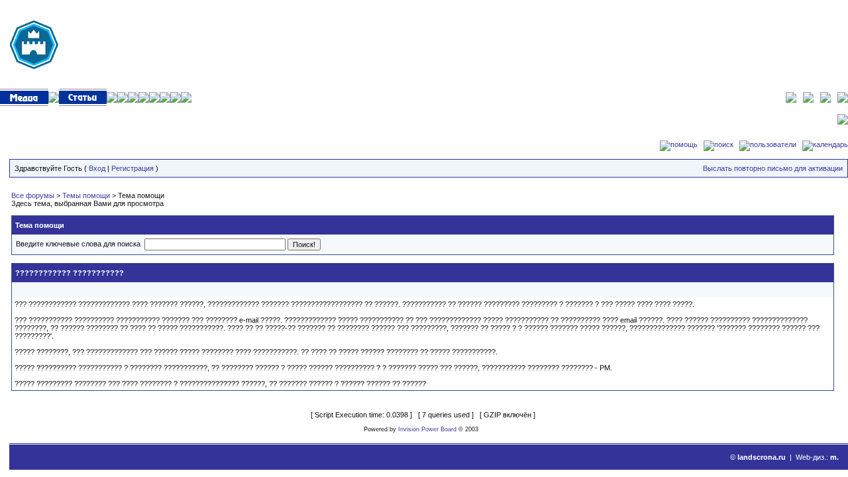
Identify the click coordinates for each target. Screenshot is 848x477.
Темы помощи (86, 195)
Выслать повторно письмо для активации (773, 168)
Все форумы (32, 195)
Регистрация (132, 168)
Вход (97, 168)
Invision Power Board (427, 429)
